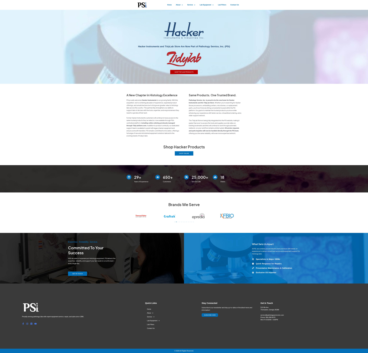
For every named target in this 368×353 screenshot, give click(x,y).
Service (190, 5)
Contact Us (234, 5)
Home (169, 5)
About (178, 5)
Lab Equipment (205, 5)
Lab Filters (222, 5)
